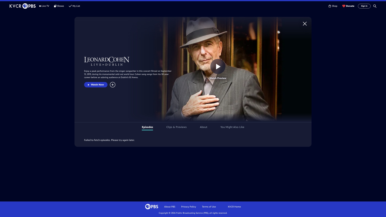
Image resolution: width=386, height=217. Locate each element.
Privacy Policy (188, 206)
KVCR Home (234, 206)
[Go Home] (305, 23)
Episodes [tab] (147, 127)
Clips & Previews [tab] (176, 127)
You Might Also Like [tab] (232, 127)
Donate (350, 6)
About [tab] (203, 127)
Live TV (45, 6)
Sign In (364, 6)
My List (76, 6)
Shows (60, 6)
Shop (334, 6)
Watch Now (97, 84)
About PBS (169, 206)
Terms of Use (209, 206)
